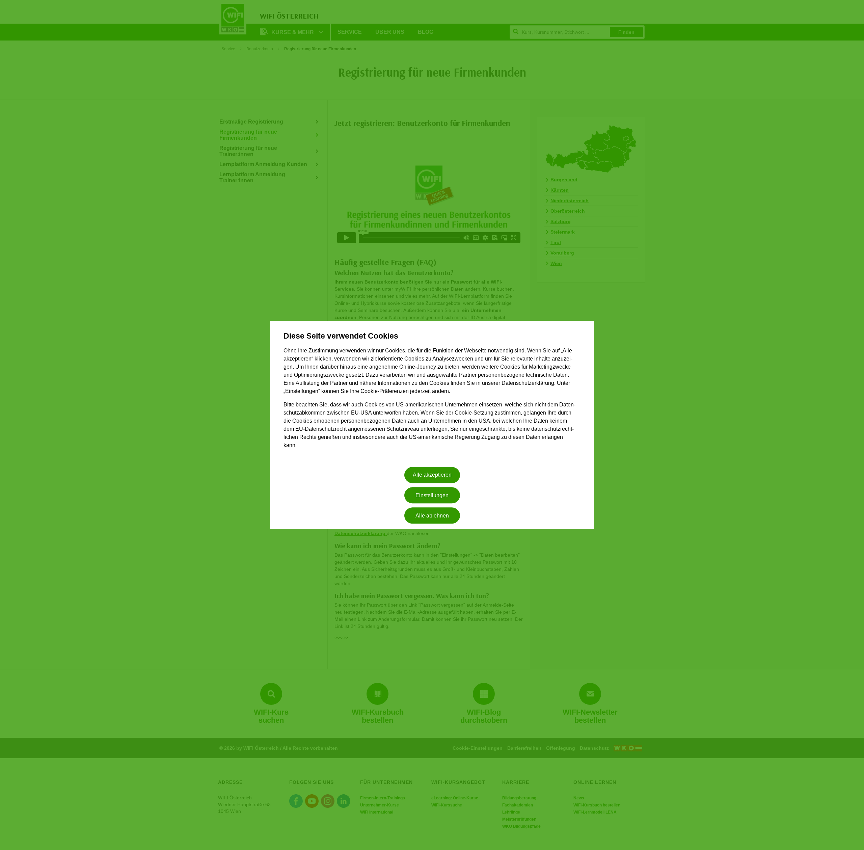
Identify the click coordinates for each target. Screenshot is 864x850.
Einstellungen (432, 495)
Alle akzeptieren (432, 475)
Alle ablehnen (432, 516)
